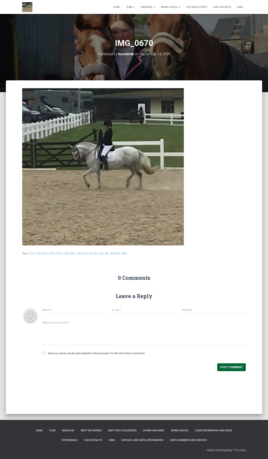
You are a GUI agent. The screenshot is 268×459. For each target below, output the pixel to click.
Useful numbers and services (188, 440)
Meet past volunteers (122, 430)
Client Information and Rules (213, 430)
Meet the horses (91, 430)
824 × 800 (121, 253)
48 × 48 (109, 253)
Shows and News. (154, 430)
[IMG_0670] (103, 166)
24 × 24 (87, 253)
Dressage (147, 7)
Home (116, 7)
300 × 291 (48, 253)
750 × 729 (62, 253)
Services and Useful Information (142, 440)
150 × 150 (34, 253)
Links (240, 7)
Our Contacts (222, 7)
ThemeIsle (239, 450)
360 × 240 (76, 253)
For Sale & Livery (197, 7)
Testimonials (69, 440)
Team (129, 7)
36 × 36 (98, 253)
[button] (134, 7)
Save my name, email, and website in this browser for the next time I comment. (96, 353)
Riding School (170, 7)
